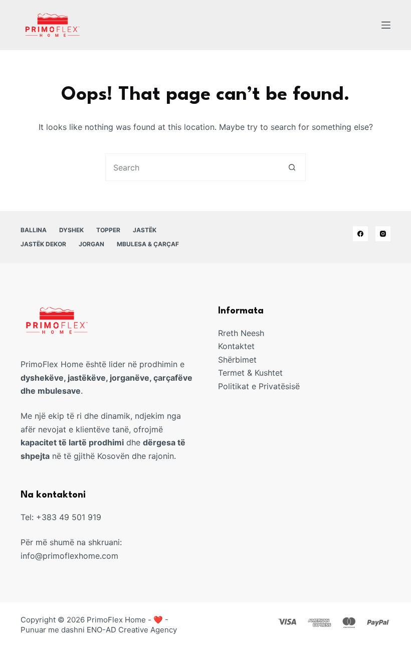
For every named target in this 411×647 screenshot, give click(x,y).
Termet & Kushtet (250, 373)
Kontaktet (236, 346)
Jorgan (91, 244)
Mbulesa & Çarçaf (148, 244)
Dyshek (71, 230)
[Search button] (292, 167)
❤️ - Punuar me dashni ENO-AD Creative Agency (99, 624)
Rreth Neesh (241, 333)
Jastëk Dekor (43, 244)
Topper (108, 230)
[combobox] (192, 167)
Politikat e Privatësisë (259, 386)
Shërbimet (237, 360)
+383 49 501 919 (68, 517)
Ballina (34, 230)
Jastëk (144, 230)
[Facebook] (360, 233)
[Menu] (385, 25)
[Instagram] (382, 233)
